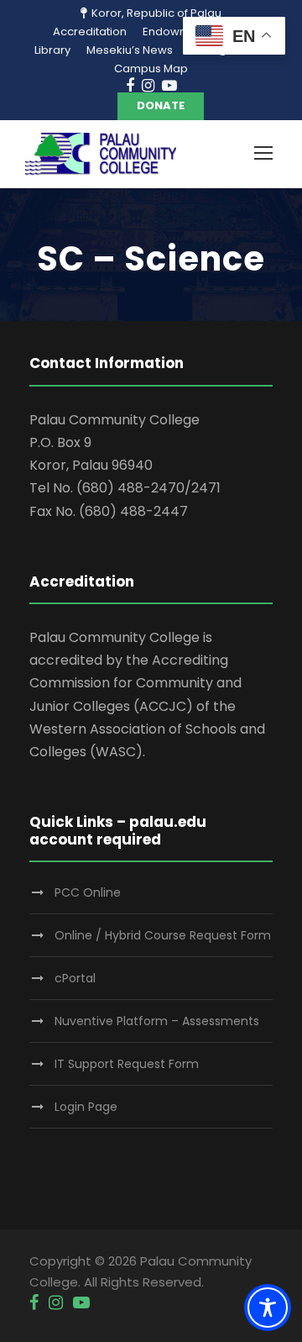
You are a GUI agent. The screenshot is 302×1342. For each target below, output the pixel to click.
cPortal (75, 978)
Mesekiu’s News (129, 50)
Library (52, 50)
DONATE (161, 105)
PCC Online (88, 892)
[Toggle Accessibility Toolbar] (267, 1307)
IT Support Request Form (127, 1063)
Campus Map (151, 68)
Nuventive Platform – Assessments (157, 1021)
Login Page (86, 1106)
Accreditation (90, 31)
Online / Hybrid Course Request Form (163, 935)
